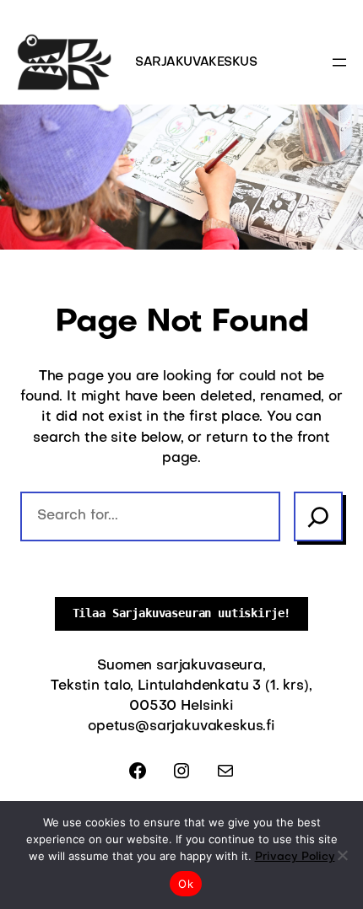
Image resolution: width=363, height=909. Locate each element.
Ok (185, 883)
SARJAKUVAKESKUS (196, 62)
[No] (341, 855)
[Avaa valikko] (339, 62)
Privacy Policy (295, 857)
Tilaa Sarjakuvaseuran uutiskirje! (182, 613)
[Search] (318, 516)
